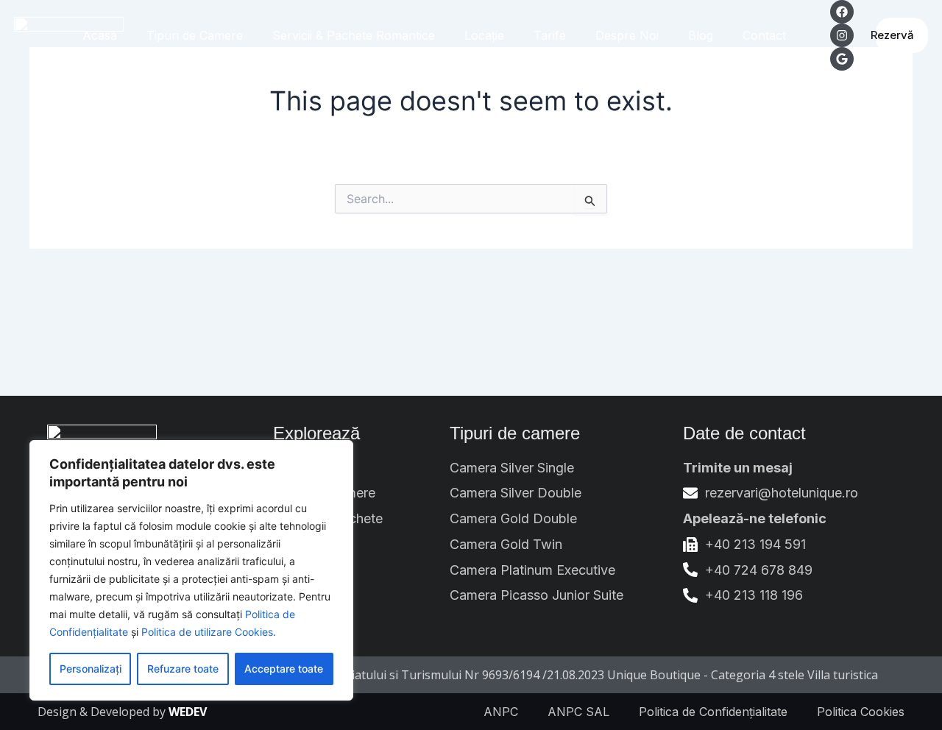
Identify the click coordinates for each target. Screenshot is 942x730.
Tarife (550, 35)
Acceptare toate (283, 668)
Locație (484, 35)
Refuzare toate (183, 668)
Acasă (99, 35)
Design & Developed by (122, 712)
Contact (764, 35)
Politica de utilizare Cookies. (208, 632)
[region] (191, 570)
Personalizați (90, 668)
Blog (700, 35)
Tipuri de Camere (194, 35)
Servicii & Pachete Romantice (353, 35)
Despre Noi (627, 35)
